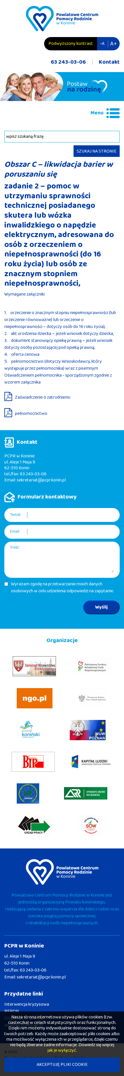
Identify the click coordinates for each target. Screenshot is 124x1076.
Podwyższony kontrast (70, 43)
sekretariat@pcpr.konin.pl (41, 480)
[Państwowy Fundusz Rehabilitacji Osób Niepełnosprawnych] (92, 666)
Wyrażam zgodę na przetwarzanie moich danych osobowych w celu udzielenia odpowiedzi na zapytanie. (62, 588)
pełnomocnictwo (31, 413)
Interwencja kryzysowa (26, 1004)
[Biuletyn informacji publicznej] (33, 762)
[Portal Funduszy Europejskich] (90, 762)
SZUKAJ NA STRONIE (97, 151)
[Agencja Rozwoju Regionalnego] (85, 793)
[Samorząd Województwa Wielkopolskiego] (34, 666)
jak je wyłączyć (61, 1050)
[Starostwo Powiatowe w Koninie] (30, 730)
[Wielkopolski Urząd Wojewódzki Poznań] (87, 730)
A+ (113, 43)
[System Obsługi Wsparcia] (91, 825)
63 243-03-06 (68, 62)
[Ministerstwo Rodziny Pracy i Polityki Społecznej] (92, 698)
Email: (15, 532)
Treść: (15, 548)
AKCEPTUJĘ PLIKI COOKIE (62, 1064)
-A (102, 43)
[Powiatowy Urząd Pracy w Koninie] (34, 825)
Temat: (15, 515)
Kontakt (109, 62)
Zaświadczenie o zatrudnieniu (42, 397)
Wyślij (101, 607)
